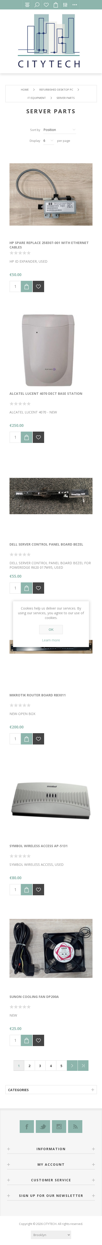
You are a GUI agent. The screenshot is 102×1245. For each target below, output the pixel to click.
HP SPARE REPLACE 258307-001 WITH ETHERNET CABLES (49, 244)
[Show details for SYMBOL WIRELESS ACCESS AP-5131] (51, 797)
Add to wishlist (38, 286)
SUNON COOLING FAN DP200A (34, 996)
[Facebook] (27, 1126)
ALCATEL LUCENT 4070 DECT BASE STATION (45, 393)
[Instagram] (59, 1126)
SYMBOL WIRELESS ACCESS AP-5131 (38, 846)
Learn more (51, 640)
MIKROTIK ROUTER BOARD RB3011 (37, 695)
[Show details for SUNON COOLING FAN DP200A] (51, 948)
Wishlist (46, 4)
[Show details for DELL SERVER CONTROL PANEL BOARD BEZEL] (51, 496)
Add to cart (26, 286)
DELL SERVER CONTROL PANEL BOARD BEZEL (46, 544)
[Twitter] (43, 1126)
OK (51, 629)
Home (25, 89)
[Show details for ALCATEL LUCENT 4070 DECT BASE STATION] (51, 345)
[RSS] (75, 1126)
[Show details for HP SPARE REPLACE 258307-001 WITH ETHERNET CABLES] (51, 194)
